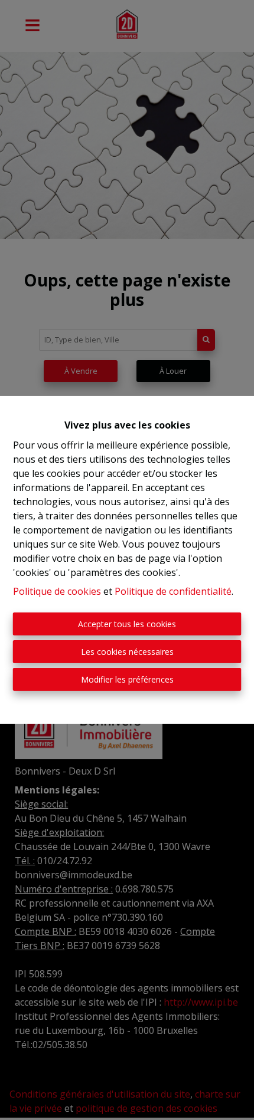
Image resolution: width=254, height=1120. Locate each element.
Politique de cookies (57, 591)
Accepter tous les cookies (127, 624)
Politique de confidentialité (173, 591)
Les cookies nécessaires (127, 651)
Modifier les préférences (127, 679)
